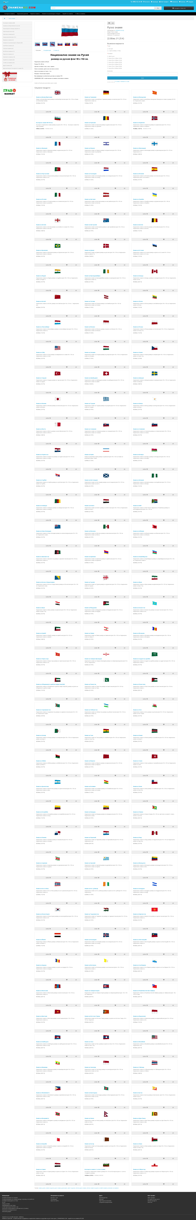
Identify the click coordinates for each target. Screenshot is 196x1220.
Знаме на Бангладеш (91, 1092)
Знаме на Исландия (90, 939)
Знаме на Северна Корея (92, 990)
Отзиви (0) (56, 50)
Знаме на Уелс (137, 710)
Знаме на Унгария (90, 352)
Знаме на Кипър (138, 403)
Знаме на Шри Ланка (139, 1118)
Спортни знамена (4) (8, 48)
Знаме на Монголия (42, 990)
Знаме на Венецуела (139, 863)
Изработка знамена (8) (8, 59)
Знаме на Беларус (138, 454)
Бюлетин (150, 1202)
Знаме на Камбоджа (42, 1041)
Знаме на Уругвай (90, 863)
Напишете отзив (125, 81)
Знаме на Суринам (41, 863)
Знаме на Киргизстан (139, 914)
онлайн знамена (103, 1188)
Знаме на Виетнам (41, 1016)
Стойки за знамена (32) (8, 62)
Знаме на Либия (41, 761)
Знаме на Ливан (89, 633)
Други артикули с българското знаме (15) (13, 68)
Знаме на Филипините (42, 1092)
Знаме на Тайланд (138, 1067)
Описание (38, 50)
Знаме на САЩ (40, 352)
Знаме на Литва (138, 301)
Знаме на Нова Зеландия (43, 531)
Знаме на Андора (41, 965)
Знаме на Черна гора (42, 658)
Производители (103, 1197)
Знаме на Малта (41, 429)
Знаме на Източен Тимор (92, 1016)
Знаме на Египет (89, 505)
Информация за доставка (9, 1205)
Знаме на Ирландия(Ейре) (92, 276)
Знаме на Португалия (42, 173)
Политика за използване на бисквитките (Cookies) (15, 1208)
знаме (40, 1188)
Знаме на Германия (90, 97)
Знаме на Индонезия (139, 1016)
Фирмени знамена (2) (8, 40)
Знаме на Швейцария (91, 378)
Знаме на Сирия (41, 1169)
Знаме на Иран (137, 582)
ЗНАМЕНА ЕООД (119, 30)
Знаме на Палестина (139, 684)
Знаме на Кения (137, 735)
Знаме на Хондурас (139, 888)
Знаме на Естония (138, 250)
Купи (142, 78)
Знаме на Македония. (139, 97)
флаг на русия (71, 1188)
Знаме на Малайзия (139, 1041)
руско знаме (57, 1188)
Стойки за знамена (80, 13)
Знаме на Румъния (90, 122)
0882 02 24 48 (137, 2)
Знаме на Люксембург (42, 327)
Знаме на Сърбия (41, 480)
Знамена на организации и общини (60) (12, 42)
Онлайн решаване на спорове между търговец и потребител (18, 1199)
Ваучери (101, 1199)
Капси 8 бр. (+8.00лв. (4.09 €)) (115, 68)
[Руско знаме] (69, 30)
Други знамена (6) (7, 65)
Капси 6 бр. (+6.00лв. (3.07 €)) (115, 64)
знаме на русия (50, 1188)
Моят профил (151, 1197)
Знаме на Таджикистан (92, 914)
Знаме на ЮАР (137, 505)
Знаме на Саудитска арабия (141, 658)
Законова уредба (6, 1211)
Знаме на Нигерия (138, 480)
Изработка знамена (67, 13)
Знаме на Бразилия (42, 250)
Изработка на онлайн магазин (10, 1217)
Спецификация (47, 50)
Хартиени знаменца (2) (8, 34)
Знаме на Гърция (90, 403)
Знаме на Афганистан (42, 556)
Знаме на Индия (41, 276)
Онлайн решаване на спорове (10, 1197)
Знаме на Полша (138, 327)
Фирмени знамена (35, 13)
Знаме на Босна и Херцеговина (45, 582)
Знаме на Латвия (90, 301)
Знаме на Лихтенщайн (140, 939)
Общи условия (6, 1204)
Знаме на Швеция (138, 378)
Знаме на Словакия (90, 429)
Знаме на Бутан (137, 1092)
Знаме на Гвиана (138, 812)
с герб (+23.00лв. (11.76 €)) (114, 50)
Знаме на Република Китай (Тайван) (144, 990)
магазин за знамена (113, 1188)
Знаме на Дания (89, 250)
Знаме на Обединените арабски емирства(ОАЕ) (50, 684)
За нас (3, 1202)
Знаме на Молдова (138, 633)
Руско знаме (12, 18)
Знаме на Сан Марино (139, 965)
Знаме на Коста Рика (42, 888)
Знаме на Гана (89, 735)
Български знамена (10, 13)
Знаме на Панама (41, 837)
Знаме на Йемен (41, 939)
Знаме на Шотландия (91, 480)
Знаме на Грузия (90, 582)
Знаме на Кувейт (41, 633)
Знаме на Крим (89, 454)
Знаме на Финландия (139, 148)
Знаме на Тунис (137, 761)
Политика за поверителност (9, 1210)
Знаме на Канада (138, 276)
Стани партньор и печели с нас (10, 1207)
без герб (111, 48)
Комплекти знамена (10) (9, 57)
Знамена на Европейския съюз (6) (11, 25)
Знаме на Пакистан (90, 684)
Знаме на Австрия (90, 199)
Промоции (155, 1)
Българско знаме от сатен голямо (95, 1169)
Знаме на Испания (138, 173)
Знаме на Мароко (90, 761)
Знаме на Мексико (90, 531)
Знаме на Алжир (41, 735)
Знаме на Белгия (138, 224)
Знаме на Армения (90, 556)
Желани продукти (152, 1200)
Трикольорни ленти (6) (8, 31)
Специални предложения (105, 1202)
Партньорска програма (105, 1200)
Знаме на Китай (41, 301)
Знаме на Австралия (91, 224)
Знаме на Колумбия (42, 812)
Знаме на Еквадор (90, 812)
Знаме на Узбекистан (91, 710)
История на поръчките (154, 1199)
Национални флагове (22, 13)
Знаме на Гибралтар (139, 1169)
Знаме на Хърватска (42, 454)
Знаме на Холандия (90, 173)
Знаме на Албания (138, 531)
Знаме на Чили (137, 786)
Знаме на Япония (41, 403)
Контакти (147, 1)
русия (43, 1188)
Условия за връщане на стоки (10, 1200)
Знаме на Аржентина (42, 786)
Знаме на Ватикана (90, 965)
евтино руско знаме (81, 1188)
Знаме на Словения (139, 429)
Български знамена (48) (9, 23)
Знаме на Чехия (137, 352)
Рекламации (54, 1199)
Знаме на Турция (41, 378)
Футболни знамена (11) (8, 51)
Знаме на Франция (41, 148)
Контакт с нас (54, 1197)
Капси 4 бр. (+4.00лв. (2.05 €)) (115, 62)
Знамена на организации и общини (51, 13)
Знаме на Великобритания (44, 97)
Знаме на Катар (89, 1144)
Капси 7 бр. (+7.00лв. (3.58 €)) (115, 66)
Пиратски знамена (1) (8, 54)
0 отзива (117, 81)
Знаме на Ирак (40, 607)
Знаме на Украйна (138, 199)
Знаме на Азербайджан (140, 556)
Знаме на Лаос (89, 1041)
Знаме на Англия (41, 224)
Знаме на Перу (137, 837)
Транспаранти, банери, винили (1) (11, 28)
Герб (109, 46)
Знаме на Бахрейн (41, 1144)
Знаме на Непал (89, 1118)
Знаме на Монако (90, 327)
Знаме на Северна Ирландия (93, 658)
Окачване (110, 53)
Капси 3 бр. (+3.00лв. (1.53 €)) (115, 60)
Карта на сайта (55, 1200)
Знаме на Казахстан (139, 607)
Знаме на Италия (41, 199)
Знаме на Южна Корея (42, 914)
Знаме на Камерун (41, 505)
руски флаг (64, 1188)
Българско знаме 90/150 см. (44, 122)
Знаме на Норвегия (139, 122)
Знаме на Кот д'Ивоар (91, 888)
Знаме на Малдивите (42, 1118)
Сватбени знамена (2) (8, 45)
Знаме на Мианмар (41, 1067)
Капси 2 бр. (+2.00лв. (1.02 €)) (115, 58)
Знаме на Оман (137, 1144)
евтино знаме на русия (93, 1188)
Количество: (110, 71)
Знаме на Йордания (91, 607)
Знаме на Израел (90, 148)
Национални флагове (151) (9, 37)
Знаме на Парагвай (90, 837)
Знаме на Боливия (90, 786)
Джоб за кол (111, 56)
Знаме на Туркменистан (43, 710)
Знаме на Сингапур (90, 1067)
